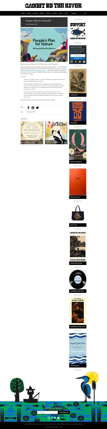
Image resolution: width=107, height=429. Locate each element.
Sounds (42, 13)
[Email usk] (84, 61)
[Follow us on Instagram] (71, 61)
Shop (66, 13)
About (61, 13)
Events (55, 13)
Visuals (48, 13)
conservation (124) (30, 112)
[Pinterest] (33, 108)
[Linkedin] (42, 108)
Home (23, 13)
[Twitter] (37, 108)
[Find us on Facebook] (75, 61)
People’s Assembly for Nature (29, 72)
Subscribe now (77, 58)
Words (29, 13)
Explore (35, 13)
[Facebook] (28, 108)
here (32, 100)
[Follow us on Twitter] (80, 61)
